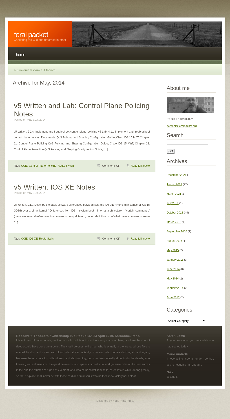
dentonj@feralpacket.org (182, 126)
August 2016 (174, 240)
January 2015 (175, 259)
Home (20, 54)
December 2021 (176, 175)
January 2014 (175, 288)
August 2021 (174, 184)
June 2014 (173, 269)
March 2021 (174, 193)
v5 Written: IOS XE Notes (54, 187)
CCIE (24, 165)
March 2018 (174, 222)
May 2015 (173, 250)
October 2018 (175, 212)
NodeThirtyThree (123, 400)
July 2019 (173, 203)
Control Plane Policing (42, 165)
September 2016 (177, 231)
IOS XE (33, 238)
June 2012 (173, 297)
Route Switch (66, 165)
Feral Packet (31, 34)
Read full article (140, 165)
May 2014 (173, 278)
